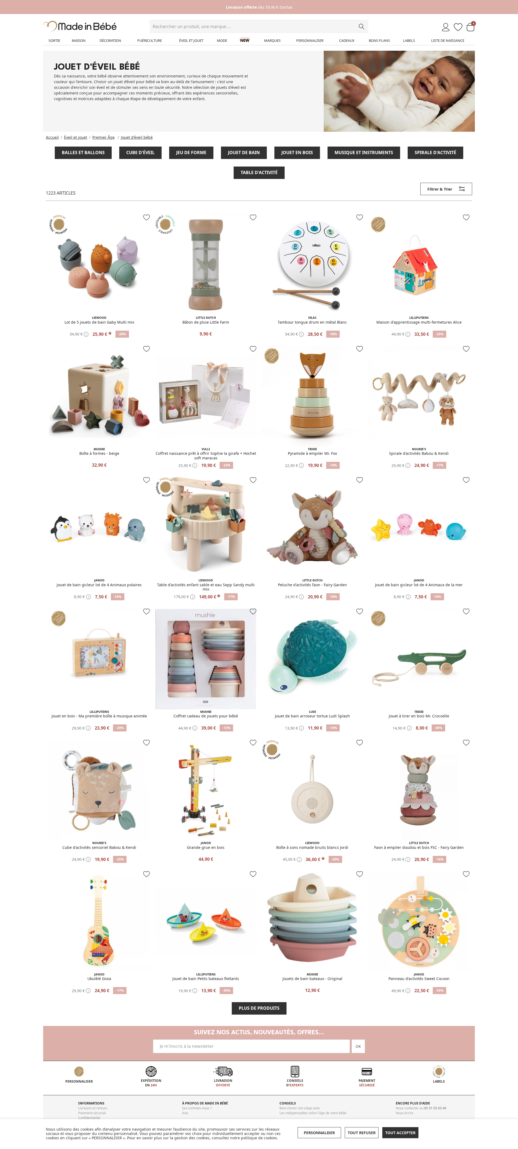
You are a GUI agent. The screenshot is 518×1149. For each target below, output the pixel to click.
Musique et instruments (364, 152)
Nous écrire (404, 1113)
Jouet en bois (297, 152)
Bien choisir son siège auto (300, 1108)
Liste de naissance (447, 40)
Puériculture (149, 40)
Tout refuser (362, 1132)
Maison (79, 40)
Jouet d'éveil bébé (137, 137)
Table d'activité (259, 172)
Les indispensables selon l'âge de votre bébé (313, 1113)
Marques (272, 40)
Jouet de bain (244, 152)
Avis (185, 1113)
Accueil (52, 137)
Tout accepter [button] (400, 1132)
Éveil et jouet (191, 40)
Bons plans (379, 40)
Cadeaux (347, 40)
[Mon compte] (445, 27)
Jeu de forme (191, 152)
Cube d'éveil (140, 152)
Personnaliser (309, 40)
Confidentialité (89, 1118)
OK (358, 1046)
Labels (409, 40)
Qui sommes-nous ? (197, 1108)
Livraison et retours (92, 1108)
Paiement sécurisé (92, 1113)
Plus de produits (259, 1008)
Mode (222, 40)
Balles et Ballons (83, 152)
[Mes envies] (458, 27)
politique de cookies (259, 1137)
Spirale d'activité (435, 152)
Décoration (110, 40)
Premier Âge (103, 137)
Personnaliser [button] (319, 1132)
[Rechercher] (361, 26)
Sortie (54, 40)
